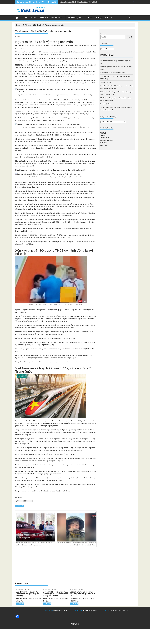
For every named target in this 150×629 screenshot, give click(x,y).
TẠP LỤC (89, 18)
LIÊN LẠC (108, 18)
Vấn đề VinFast (105, 82)
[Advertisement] (56, 564)
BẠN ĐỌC (99, 18)
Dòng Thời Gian (105, 104)
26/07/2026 (75, 589)
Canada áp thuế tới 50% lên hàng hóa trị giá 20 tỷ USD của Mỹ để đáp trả (83, 2)
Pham (18, 36)
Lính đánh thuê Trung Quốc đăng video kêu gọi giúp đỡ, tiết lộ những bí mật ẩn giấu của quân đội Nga (76, 544)
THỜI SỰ (33, 18)
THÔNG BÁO (43, 18)
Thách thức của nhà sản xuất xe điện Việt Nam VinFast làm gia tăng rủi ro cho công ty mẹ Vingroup (34, 544)
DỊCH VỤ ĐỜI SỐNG (57, 18)
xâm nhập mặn (59, 220)
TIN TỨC (24, 18)
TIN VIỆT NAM (19, 505)
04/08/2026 (47, 589)
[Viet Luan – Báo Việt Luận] (17, 17)
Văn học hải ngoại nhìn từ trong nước (112, 73)
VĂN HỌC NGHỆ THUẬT (75, 18)
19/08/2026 (20, 589)
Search (103, 34)
